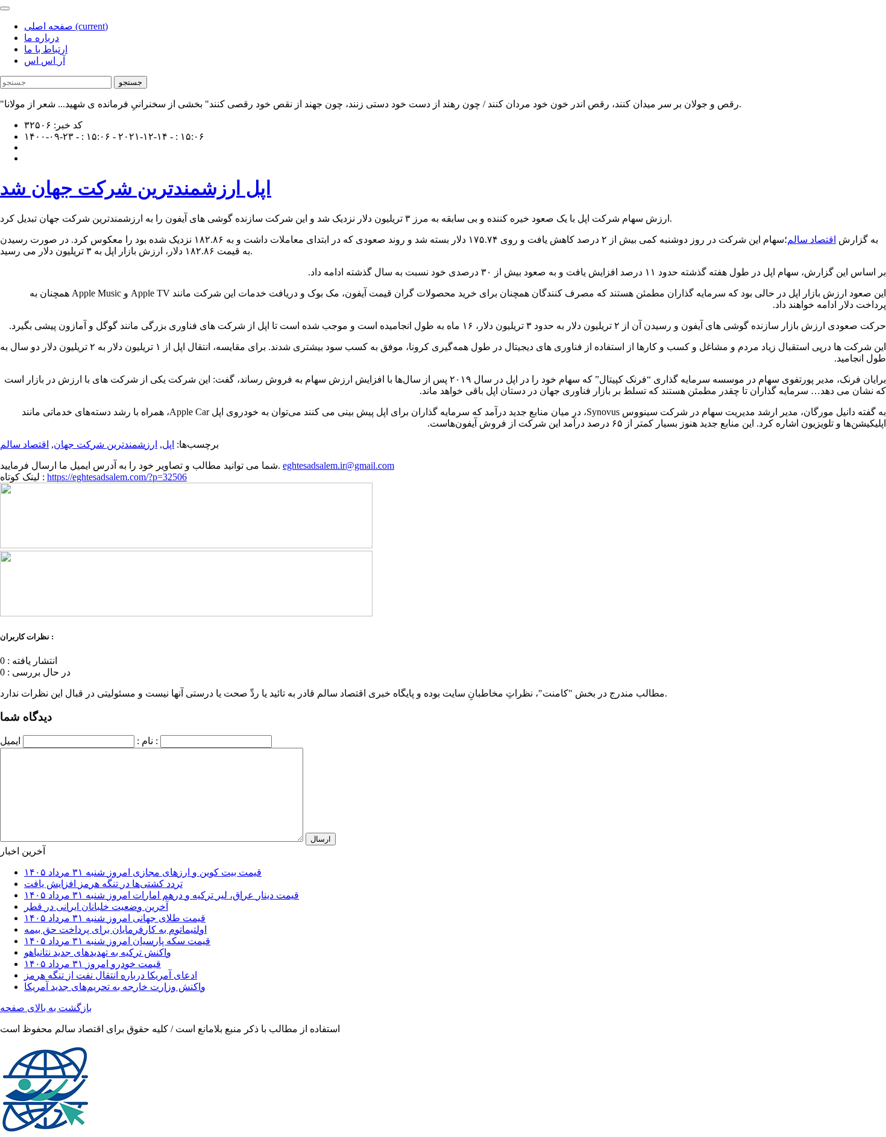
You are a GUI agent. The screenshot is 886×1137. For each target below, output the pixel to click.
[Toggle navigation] (5, 8)
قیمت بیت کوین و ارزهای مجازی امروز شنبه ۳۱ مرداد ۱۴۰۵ (143, 872)
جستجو (130, 82)
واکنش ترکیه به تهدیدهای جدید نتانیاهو (97, 952)
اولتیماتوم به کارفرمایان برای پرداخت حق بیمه (115, 929)
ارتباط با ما (46, 49)
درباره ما (41, 38)
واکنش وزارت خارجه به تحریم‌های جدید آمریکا (115, 987)
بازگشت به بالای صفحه (46, 1008)
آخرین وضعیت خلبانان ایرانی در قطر (96, 906)
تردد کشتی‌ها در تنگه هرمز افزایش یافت (103, 884)
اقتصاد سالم (811, 239)
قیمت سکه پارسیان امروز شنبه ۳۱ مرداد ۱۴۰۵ (117, 941)
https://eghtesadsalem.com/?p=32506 (117, 477)
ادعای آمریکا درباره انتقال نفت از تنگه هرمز (110, 975)
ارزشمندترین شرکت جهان (105, 444)
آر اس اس (44, 60)
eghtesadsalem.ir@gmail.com (338, 465)
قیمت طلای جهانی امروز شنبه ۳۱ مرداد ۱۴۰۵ (115, 918)
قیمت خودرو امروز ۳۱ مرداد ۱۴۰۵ (92, 964)
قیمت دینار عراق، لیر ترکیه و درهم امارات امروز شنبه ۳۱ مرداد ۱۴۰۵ (161, 895)
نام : (145, 741)
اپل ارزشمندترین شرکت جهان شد (135, 188)
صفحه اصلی (66, 26)
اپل (168, 444)
